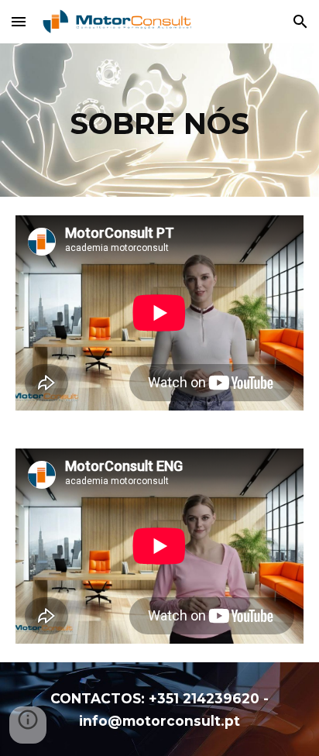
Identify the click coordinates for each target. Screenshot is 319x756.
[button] (18, 21)
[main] (159, 120)
